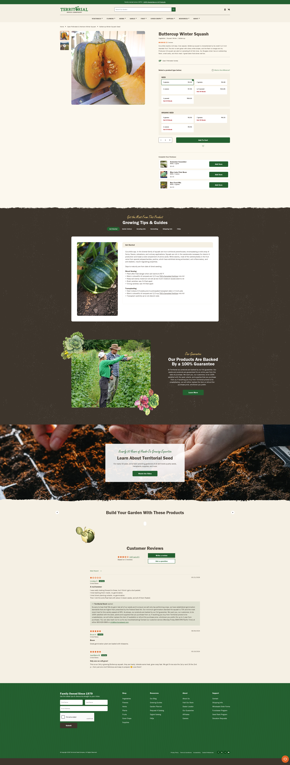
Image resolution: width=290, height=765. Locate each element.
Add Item (218, 164)
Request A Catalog (157, 710)
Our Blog (153, 698)
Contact (215, 698)
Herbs (124, 706)
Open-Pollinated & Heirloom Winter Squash (81, 27)
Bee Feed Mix (175, 182)
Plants (124, 710)
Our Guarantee (188, 710)
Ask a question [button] (162, 561)
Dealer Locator (188, 706)
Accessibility (197, 752)
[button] (163, 42)
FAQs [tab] (179, 229)
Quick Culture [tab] (127, 229)
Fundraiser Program (219, 710)
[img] (95, 578)
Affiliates (186, 714)
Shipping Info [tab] (167, 229)
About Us (186, 698)
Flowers (125, 702)
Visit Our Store (188, 702)
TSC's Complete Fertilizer (168, 276)
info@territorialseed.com (119, 622)
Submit (68, 725)
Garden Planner (156, 706)
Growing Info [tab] (141, 229)
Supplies (125, 722)
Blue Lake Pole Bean (178, 172)
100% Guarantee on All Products (154, 2)
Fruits (124, 714)
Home (62, 27)
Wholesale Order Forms (221, 706)
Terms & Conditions (186, 752)
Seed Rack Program (219, 714)
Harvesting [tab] (154, 229)
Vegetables (126, 698)
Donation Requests (219, 718)
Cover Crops (126, 718)
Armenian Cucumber (178, 162)
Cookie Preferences (208, 752)
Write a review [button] (161, 555)
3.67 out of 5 (134, 557)
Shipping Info (217, 702)
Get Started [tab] (113, 229)
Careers (185, 718)
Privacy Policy (175, 752)
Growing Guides (156, 702)
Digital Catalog (155, 714)
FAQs (152, 718)
